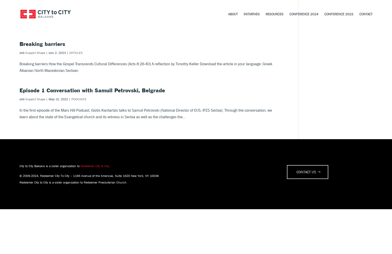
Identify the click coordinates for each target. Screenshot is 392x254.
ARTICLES (76, 53)
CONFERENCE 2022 (338, 14)
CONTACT (365, 14)
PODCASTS (78, 99)
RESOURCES (275, 14)
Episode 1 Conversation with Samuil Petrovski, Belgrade (92, 90)
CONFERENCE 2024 (303, 14)
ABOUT (233, 14)
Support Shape (35, 53)
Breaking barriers (42, 44)
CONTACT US (306, 172)
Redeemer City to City (95, 166)
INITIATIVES (252, 14)
